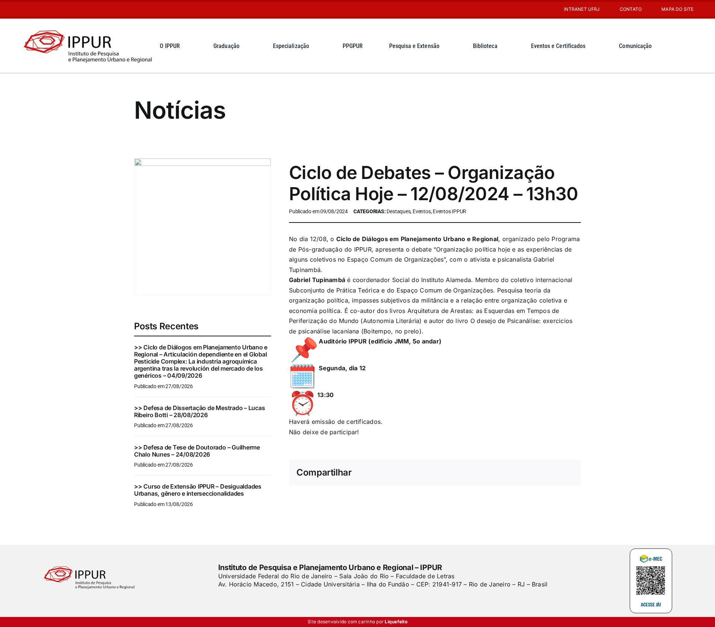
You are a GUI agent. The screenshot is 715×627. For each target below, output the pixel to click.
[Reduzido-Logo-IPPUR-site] (89, 27)
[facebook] (220, 599)
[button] (687, 45)
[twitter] (233, 599)
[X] (459, 473)
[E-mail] (556, 473)
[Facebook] (447, 473)
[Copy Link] (567, 473)
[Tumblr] (531, 473)
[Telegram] (519, 473)
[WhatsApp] (508, 473)
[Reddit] (483, 473)
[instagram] (24, 9)
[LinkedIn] (495, 473)
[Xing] (543, 473)
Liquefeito (396, 621)
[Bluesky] (471, 473)
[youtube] (36, 9)
